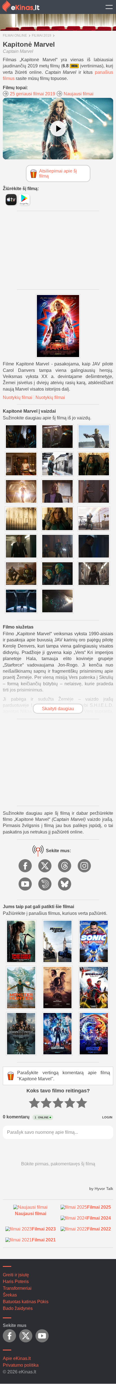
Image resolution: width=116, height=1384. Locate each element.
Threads (65, 866)
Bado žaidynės (18, 1308)
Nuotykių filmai (17, 397)
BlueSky (65, 884)
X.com (45, 866)
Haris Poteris (16, 1281)
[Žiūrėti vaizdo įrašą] (58, 128)
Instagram (85, 866)
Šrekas (10, 1295)
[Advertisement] (58, 250)
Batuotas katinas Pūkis (25, 1301)
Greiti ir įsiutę (16, 1274)
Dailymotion (45, 884)
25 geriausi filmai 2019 (32, 93)
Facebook (26, 866)
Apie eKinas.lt (17, 1358)
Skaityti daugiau (58, 708)
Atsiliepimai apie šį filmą (58, 173)
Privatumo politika (21, 1365)
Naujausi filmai (78, 93)
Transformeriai (17, 1288)
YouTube (26, 884)
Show (109, 7)
